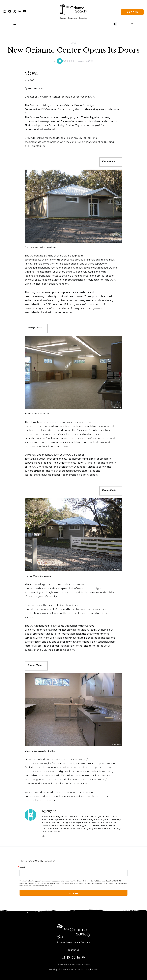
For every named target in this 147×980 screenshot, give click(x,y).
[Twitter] (14, 11)
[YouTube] (24, 11)
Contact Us (73, 950)
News (74, 43)
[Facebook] (9, 11)
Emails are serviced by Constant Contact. (38, 885)
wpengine (68, 61)
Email (22, 867)
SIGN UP (73, 893)
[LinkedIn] (20, 11)
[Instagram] (4, 11)
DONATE (132, 12)
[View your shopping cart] (115, 24)
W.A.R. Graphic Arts (88, 969)
